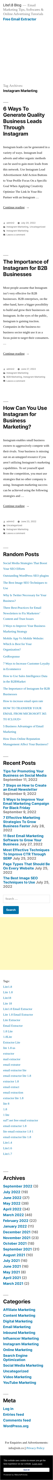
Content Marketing (19, 1315)
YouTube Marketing (19, 1382)
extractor (8, 1054)
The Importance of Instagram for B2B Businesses (25, 268)
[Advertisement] (26, 49)
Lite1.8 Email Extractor (17, 1009)
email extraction (13, 1092)
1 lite (6, 1115)
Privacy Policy (35, 1448)
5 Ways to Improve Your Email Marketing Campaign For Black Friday (26, 803)
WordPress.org (16, 1426)
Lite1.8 (7, 987)
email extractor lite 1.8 (17, 1076)
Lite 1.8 (8, 992)
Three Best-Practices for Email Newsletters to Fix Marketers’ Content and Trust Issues (22, 613)
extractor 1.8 (11, 1081)
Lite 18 (7, 1003)
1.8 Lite (8, 1031)
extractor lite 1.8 (13, 1098)
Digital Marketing (18, 1321)
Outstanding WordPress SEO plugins (26, 576)
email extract (11, 1087)
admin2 (10, 223)
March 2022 (13, 1215)
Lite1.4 (7, 1143)
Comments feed (17, 1420)
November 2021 (17, 1238)
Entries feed (13, 1414)
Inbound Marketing (19, 1332)
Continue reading (16, 207)
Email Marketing (17, 1327)
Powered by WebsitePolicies (16, 1475)
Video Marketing (17, 1377)
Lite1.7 (7, 1154)
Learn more (37, 1463)
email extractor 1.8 (14, 1126)
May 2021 (11, 1272)
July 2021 (11, 1260)
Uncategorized (37, 226)
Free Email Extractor (19, 19)
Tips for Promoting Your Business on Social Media (24, 773)
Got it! (26, 1470)
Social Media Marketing (23, 1365)
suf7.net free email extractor (20, 1120)
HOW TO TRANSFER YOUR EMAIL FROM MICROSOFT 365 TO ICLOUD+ (24, 713)
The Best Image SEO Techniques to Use (20, 880)
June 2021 (12, 1266)
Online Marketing (17, 1350)
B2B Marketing (14, 377)
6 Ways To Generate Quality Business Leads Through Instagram (24, 121)
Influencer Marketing (21, 1338)
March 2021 (13, 1283)
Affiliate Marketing (19, 1310)
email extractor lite (14, 1070)
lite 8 (6, 1104)
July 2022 (11, 1192)
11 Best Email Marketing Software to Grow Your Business (23, 840)
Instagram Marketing (17, 226)
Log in (8, 1409)
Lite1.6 (7, 1148)
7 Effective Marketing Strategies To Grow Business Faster (21, 821)
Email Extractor (13, 1026)
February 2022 (15, 1221)
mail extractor (11, 1059)
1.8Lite (7, 1037)
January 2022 (15, 1226)
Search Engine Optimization (15, 1357)
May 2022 (11, 1203)
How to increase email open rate (23, 701)
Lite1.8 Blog (12, 5)
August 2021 (14, 1255)
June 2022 (12, 1198)
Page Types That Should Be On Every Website (26, 866)
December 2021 (17, 1232)
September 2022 (17, 1186)
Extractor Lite (11, 1042)
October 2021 (15, 1243)
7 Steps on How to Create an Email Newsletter (24, 787)
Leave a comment (16, 234)
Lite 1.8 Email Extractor (18, 1015)
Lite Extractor (11, 1020)
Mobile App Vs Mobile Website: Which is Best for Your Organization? (23, 643)
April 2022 (12, 1209)
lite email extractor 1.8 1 (18, 1131)
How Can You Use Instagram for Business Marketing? (25, 417)
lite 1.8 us (9, 1048)
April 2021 (12, 1278)
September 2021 (17, 1249)
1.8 (5, 1109)
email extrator (11, 1065)
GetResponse (11, 656)
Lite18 (7, 998)
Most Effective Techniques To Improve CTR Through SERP (26, 854)
